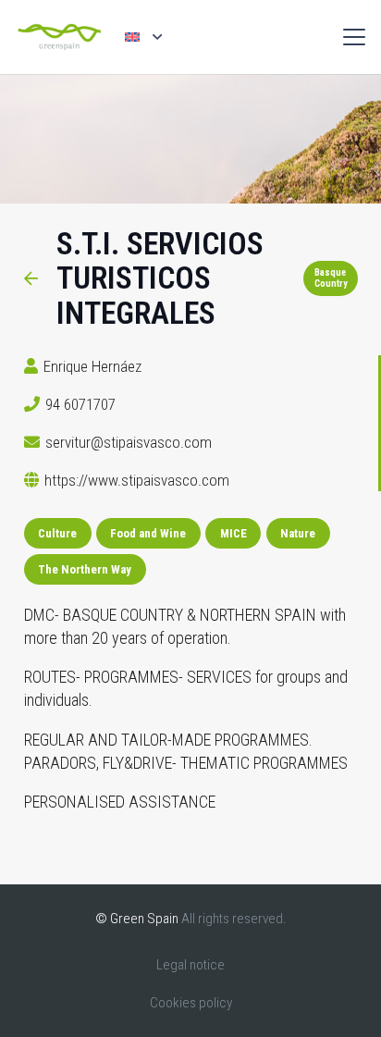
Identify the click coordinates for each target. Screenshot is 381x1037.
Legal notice (190, 965)
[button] (143, 36)
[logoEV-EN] (59, 37)
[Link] (31, 278)
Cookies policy (191, 1002)
